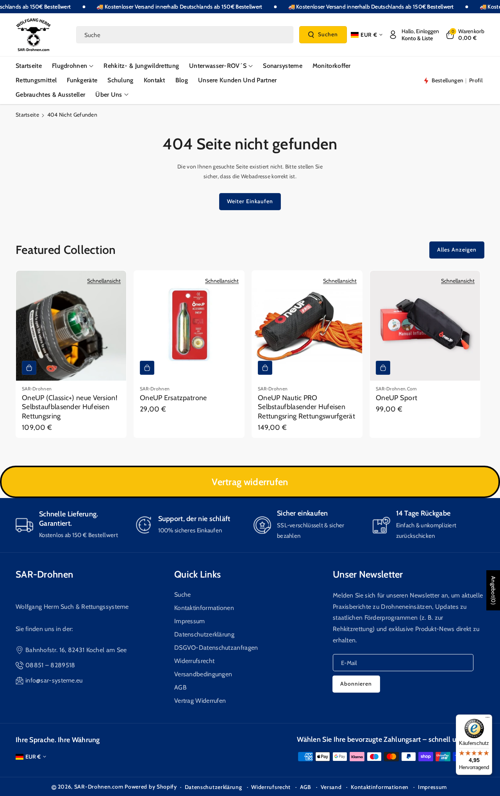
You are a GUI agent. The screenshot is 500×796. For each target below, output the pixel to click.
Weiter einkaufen (250, 201)
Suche (182, 594)
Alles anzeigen (457, 249)
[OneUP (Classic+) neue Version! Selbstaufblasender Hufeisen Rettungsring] (71, 326)
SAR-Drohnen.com (98, 786)
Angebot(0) (493, 590)
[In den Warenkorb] (29, 368)
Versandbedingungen (203, 674)
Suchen (328, 34)
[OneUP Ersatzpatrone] (189, 326)
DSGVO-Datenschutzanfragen (216, 647)
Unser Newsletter (368, 574)
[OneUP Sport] (425, 326)
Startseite (27, 114)
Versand (331, 787)
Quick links (197, 574)
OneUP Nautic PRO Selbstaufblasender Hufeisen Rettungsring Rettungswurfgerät (306, 407)
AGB (180, 687)
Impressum (189, 621)
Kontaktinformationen (204, 608)
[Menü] (487, 719)
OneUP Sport (396, 398)
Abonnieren (356, 683)
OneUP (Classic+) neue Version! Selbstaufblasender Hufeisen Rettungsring (69, 407)
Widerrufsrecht (194, 661)
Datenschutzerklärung (204, 634)
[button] (464, 34)
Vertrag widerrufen (250, 482)
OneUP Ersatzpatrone (173, 398)
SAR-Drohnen (44, 574)
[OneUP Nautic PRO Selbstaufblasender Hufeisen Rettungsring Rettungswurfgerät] (307, 326)
